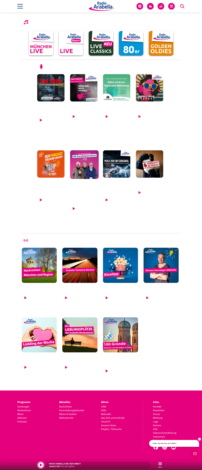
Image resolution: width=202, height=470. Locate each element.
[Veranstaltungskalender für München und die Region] (171, 6)
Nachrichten (65, 406)
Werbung (157, 417)
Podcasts (22, 421)
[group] (41, 43)
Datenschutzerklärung (164, 432)
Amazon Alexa (108, 425)
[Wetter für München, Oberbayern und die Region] (150, 6)
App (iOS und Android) (112, 417)
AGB (155, 429)
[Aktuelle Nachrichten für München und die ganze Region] (139, 6)
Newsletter (159, 410)
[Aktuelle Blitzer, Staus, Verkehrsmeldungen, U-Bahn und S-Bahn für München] (161, 6)
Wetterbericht (66, 417)
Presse (156, 414)
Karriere (157, 425)
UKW (103, 406)
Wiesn (20, 414)
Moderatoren (24, 410)
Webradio (106, 414)
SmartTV (105, 421)
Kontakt (157, 406)
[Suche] (182, 6)
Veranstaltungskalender (71, 410)
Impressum (159, 436)
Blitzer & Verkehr (68, 414)
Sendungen (23, 406)
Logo (155, 421)
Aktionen (22, 417)
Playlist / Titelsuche (111, 429)
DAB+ (104, 410)
